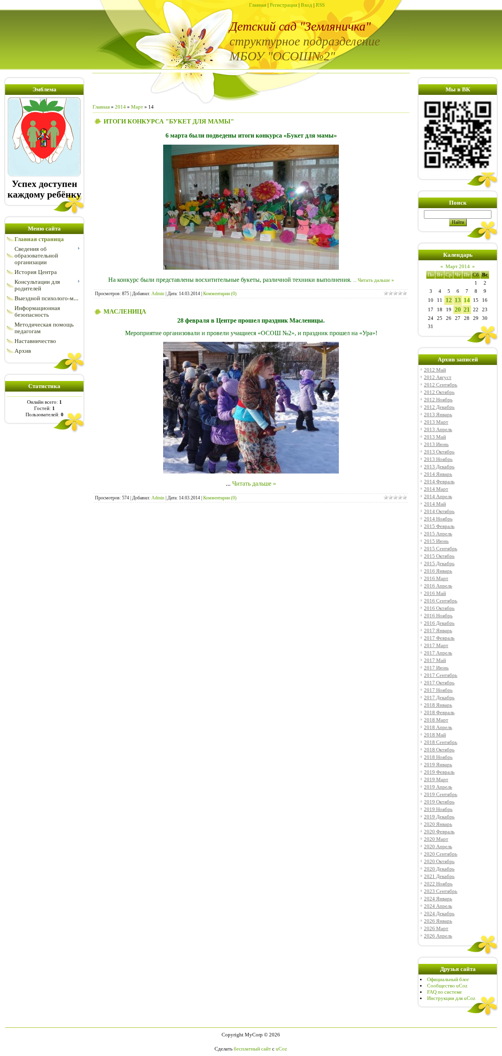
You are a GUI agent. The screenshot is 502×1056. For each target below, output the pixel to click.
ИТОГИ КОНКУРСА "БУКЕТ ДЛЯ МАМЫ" (169, 121)
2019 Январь (438, 765)
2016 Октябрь (439, 608)
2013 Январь (438, 414)
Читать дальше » (376, 280)
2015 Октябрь (439, 556)
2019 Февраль (439, 772)
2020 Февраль (439, 832)
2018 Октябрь (439, 750)
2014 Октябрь (439, 511)
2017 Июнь (436, 668)
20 (458, 309)
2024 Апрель (438, 906)
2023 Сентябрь (440, 891)
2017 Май (435, 660)
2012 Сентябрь (440, 385)
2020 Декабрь (439, 869)
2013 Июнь (436, 444)
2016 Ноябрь (438, 616)
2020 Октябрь (439, 861)
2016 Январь (438, 571)
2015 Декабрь (439, 563)
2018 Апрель (438, 727)
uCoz (281, 1049)
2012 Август (437, 377)
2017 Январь (438, 630)
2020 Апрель (438, 846)
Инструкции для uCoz (451, 998)
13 (458, 300)
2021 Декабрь (439, 876)
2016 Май (435, 593)
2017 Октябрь (439, 683)
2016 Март (436, 578)
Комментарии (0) (219, 293)
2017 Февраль (439, 638)
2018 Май (435, 735)
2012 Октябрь (439, 392)
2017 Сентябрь (440, 675)
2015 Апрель (438, 534)
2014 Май (435, 504)
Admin (157, 293)
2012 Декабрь (439, 407)
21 (467, 309)
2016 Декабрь (439, 623)
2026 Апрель (438, 936)
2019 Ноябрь (438, 809)
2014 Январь (438, 474)
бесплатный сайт (252, 1049)
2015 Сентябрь (440, 549)
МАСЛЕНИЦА (125, 311)
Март (137, 107)
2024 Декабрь (439, 913)
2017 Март (436, 645)
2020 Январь (438, 824)
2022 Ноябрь (438, 884)
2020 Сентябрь (440, 854)
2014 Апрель (438, 496)
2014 (120, 107)
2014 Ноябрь (438, 519)
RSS (320, 5)
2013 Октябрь (439, 452)
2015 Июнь (436, 541)
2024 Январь (438, 899)
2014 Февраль (439, 481)
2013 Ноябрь (438, 459)
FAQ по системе (444, 992)
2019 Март (436, 779)
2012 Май (435, 370)
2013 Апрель (438, 429)
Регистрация (283, 5)
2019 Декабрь (439, 817)
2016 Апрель (438, 586)
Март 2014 (458, 266)
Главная (257, 5)
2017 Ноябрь (438, 690)
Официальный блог (448, 979)
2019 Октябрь (439, 802)
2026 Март (436, 928)
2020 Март (436, 839)
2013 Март (436, 422)
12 (449, 300)
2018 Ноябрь (438, 757)
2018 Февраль (439, 712)
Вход (306, 5)
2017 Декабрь (439, 697)
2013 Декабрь (439, 467)
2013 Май (435, 437)
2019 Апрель (438, 787)
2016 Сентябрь (440, 601)
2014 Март (436, 489)
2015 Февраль (439, 526)
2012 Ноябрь (438, 400)
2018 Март (436, 720)
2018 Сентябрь (440, 742)
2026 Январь (438, 921)
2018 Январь (438, 705)
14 (467, 300)
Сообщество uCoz (447, 986)
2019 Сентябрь (440, 794)
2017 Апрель (438, 653)
